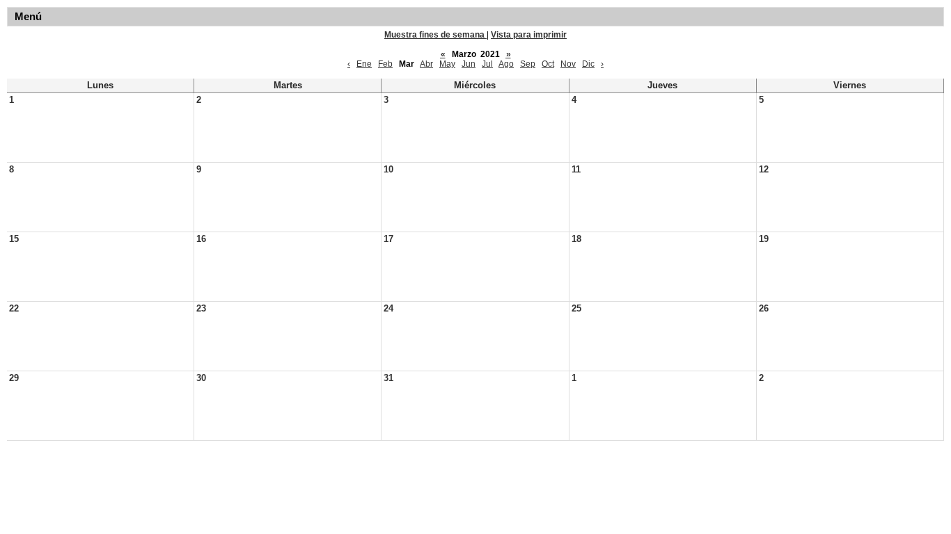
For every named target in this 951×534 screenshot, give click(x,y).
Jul (487, 64)
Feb (385, 64)
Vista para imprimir (529, 35)
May (447, 64)
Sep (527, 64)
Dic (588, 64)
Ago (506, 64)
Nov (568, 64)
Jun (468, 64)
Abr (426, 64)
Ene (364, 64)
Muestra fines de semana (435, 35)
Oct (548, 64)
